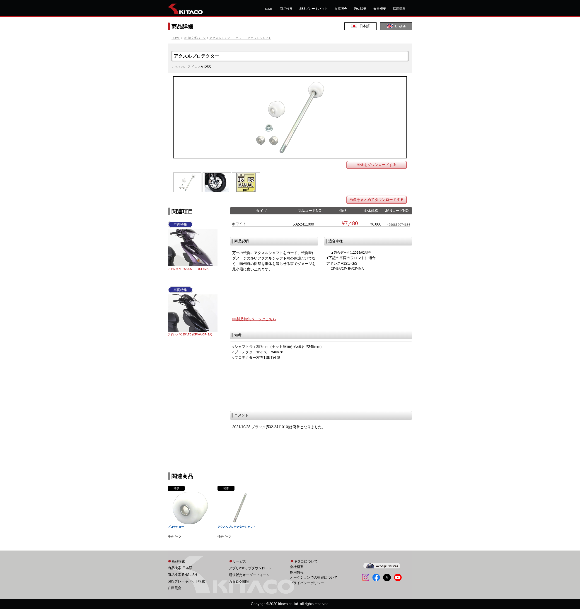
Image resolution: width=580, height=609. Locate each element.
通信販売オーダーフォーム (249, 575)
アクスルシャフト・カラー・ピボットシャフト (240, 38)
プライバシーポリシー (307, 583)
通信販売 (360, 8)
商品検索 (286, 8)
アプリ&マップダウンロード (250, 568)
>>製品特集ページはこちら (254, 319)
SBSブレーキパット (313, 8)
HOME (268, 9)
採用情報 (399, 8)
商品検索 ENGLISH (182, 575)
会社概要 (379, 8)
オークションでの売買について (314, 577)
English (400, 26)
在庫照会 (340, 8)
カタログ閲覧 (239, 581)
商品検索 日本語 (180, 568)
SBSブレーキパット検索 (186, 581)
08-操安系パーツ (195, 38)
